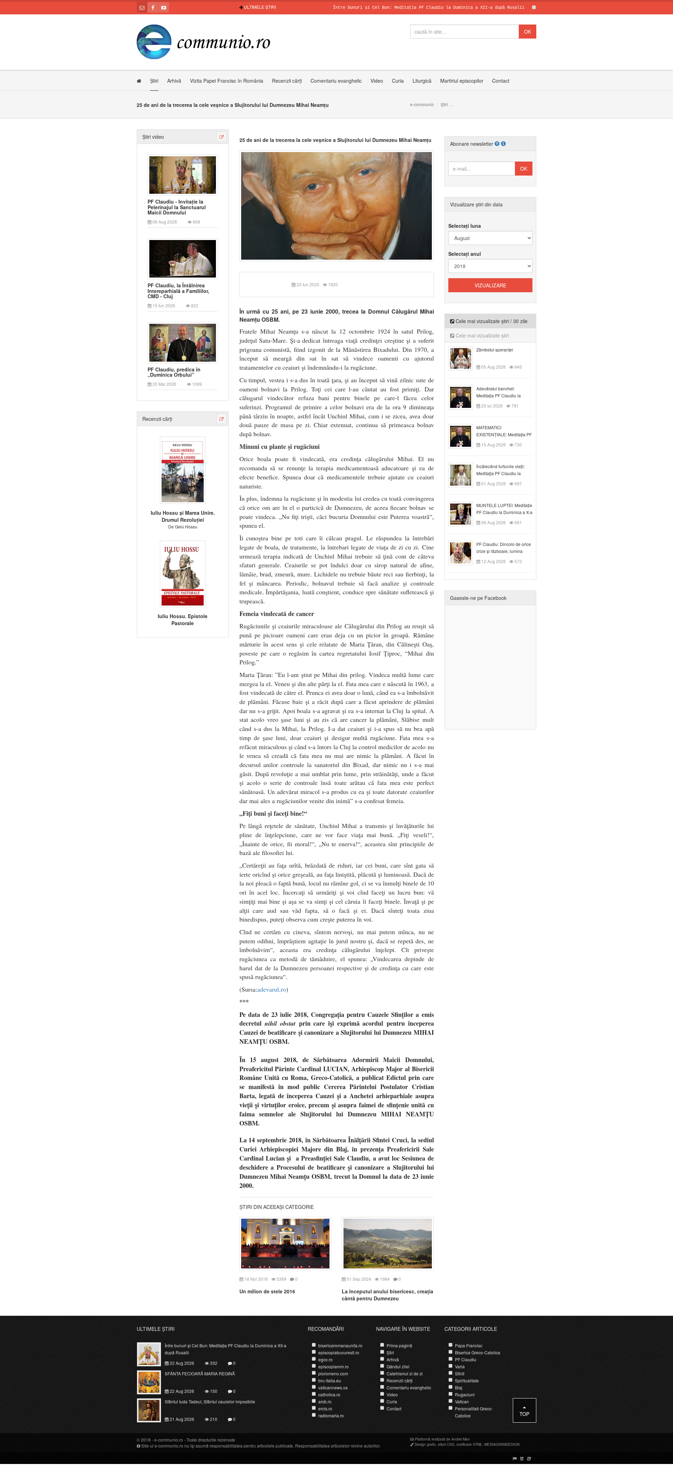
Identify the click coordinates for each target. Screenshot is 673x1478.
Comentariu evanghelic (336, 80)
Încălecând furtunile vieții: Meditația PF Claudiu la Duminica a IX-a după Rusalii (504, 473)
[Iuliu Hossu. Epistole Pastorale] (182, 572)
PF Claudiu (465, 1359)
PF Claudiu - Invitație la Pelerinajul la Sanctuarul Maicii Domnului (177, 207)
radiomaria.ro (331, 1415)
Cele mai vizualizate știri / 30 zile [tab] (491, 320)
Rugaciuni (465, 1394)
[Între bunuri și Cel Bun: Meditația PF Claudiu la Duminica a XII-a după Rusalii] (153, 1353)
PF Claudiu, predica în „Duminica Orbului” (174, 372)
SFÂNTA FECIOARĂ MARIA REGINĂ (200, 1373)
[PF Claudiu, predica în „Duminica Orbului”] (182, 341)
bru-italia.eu (329, 1380)
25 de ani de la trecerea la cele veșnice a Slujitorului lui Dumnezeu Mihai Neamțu (335, 139)
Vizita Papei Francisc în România (226, 80)
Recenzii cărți (287, 80)
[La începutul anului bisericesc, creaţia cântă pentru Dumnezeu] (388, 1242)
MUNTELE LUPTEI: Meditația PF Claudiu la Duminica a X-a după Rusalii (504, 512)
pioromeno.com (333, 1373)
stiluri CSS (446, 1444)
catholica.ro (329, 1394)
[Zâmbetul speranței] (464, 357)
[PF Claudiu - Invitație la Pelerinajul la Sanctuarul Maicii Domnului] (182, 174)
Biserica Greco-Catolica (477, 1352)
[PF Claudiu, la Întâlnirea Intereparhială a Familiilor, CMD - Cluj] (182, 258)
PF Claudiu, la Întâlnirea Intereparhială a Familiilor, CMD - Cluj (178, 291)
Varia (460, 1366)
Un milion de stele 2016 (267, 1291)
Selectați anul (464, 253)
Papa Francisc (468, 1345)
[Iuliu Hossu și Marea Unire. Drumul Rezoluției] (182, 469)
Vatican (462, 1401)
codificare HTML (469, 1444)
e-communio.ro (168, 1440)
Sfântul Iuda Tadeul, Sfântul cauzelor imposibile (210, 1401)
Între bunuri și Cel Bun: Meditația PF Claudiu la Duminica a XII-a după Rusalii (394, 7)
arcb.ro (325, 1401)
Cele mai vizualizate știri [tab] (481, 335)
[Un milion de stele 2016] (285, 1242)
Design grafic (425, 1444)
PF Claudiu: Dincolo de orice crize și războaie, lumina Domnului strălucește (503, 551)
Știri (154, 80)
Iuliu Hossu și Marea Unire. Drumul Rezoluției (183, 516)
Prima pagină (399, 1345)
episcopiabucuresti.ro (338, 1352)
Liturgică (422, 80)
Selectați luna (464, 225)
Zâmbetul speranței (494, 350)
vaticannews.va (333, 1387)
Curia (398, 80)
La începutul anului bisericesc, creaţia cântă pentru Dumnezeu (387, 1295)
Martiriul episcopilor (461, 80)
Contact (500, 80)
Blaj (458, 1387)
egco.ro (325, 1359)
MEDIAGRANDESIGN (501, 1444)
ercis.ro (325, 1408)
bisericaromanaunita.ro (340, 1345)
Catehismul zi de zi (405, 1373)
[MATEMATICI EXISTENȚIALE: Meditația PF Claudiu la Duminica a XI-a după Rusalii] (464, 435)
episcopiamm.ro (333, 1366)
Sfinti (459, 1373)
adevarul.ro (271, 989)
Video (377, 80)
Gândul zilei (398, 1366)
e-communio (422, 104)
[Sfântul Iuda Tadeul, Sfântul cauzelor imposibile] (153, 1409)
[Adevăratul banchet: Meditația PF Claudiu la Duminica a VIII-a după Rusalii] (464, 396)
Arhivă (174, 80)
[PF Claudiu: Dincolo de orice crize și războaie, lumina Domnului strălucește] (464, 552)
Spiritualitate (467, 1380)
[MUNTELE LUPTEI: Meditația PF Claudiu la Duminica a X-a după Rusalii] (464, 513)
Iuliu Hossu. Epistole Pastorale (183, 620)
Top (524, 1413)
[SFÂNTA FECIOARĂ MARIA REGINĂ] (153, 1381)
